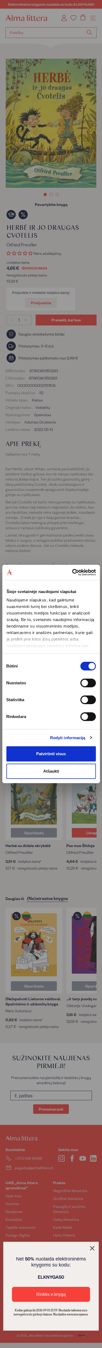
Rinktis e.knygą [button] (51, 1294)
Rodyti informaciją (67, 737)
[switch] (88, 683)
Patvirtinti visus (51, 753)
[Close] (92, 1248)
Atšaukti (51, 771)
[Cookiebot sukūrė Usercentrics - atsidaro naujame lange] (73, 572)
